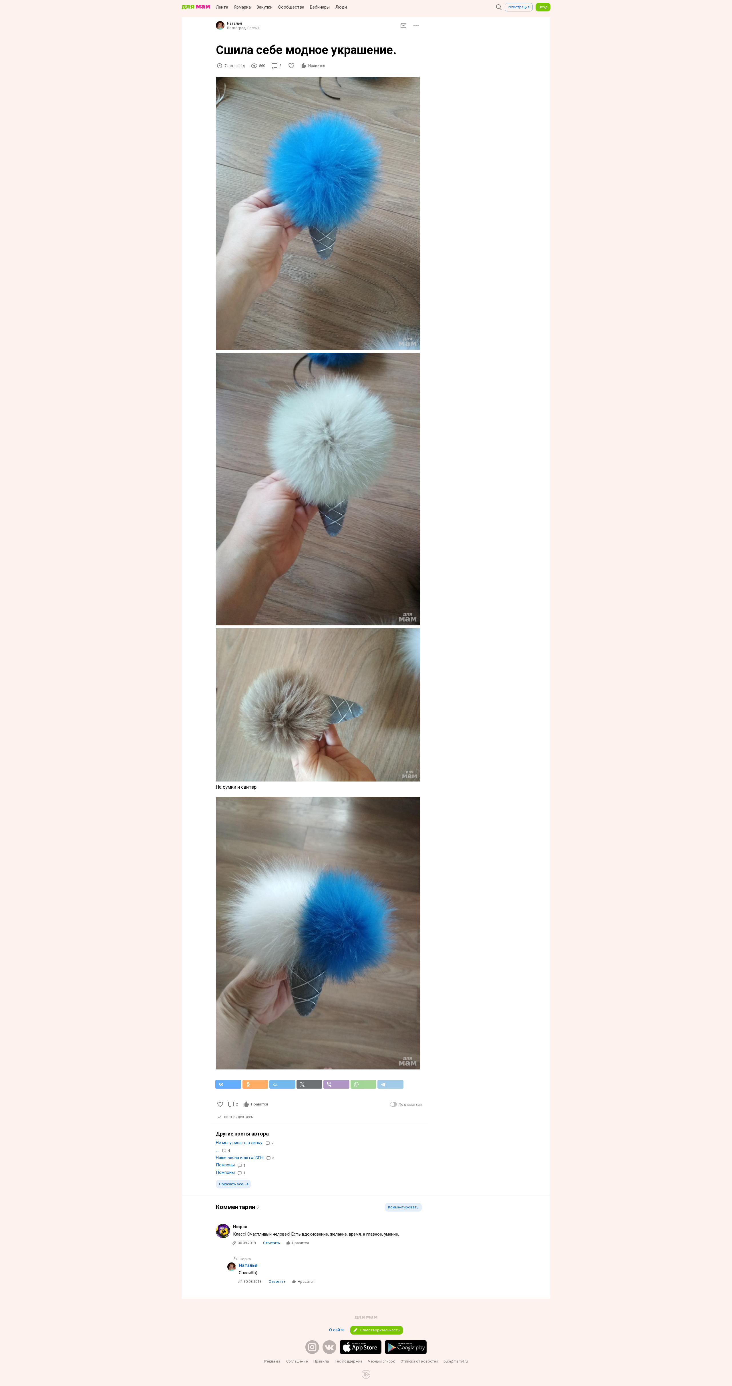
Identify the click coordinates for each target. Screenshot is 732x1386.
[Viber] (336, 1084)
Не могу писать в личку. (239, 1142)
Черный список (381, 1361)
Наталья (248, 1265)
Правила (321, 1361)
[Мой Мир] (282, 1084)
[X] (310, 1084)
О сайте (337, 1330)
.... (217, 1150)
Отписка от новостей (419, 1361)
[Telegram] (390, 1084)
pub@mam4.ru (455, 1361)
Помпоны (225, 1165)
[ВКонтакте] (228, 1084)
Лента (222, 7)
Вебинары (320, 7)
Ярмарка (242, 7)
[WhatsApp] (364, 1084)
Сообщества (291, 7)
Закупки (264, 7)
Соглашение (297, 1361)
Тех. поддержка (348, 1361)
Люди (341, 7)
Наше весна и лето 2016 (240, 1157)
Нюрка (240, 1226)
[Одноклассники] (255, 1084)
